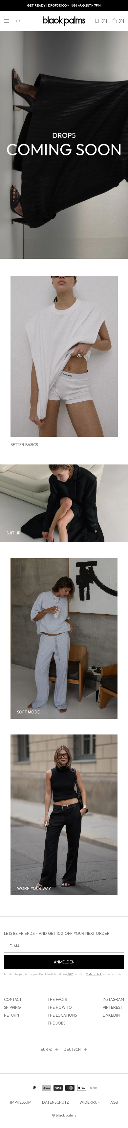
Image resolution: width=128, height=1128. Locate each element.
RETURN (11, 1015)
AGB (114, 1102)
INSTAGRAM (113, 999)
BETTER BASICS (24, 444)
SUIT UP (13, 532)
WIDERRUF (89, 1102)
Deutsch (72, 1049)
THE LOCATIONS (62, 1015)
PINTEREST (112, 1007)
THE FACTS (57, 999)
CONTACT (13, 999)
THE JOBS (56, 1023)
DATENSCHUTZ (55, 1102)
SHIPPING (12, 1007)
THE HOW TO (60, 1007)
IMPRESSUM (21, 1102)
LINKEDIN (111, 1015)
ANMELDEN (64, 961)
